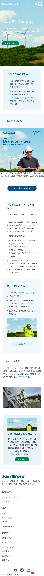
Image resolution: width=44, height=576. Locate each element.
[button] (40, 4)
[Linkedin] (28, 570)
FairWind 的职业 (22, 459)
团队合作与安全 (24, 293)
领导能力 (13, 98)
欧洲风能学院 (17, 260)
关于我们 (20, 377)
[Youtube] (15, 570)
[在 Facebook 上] (22, 570)
